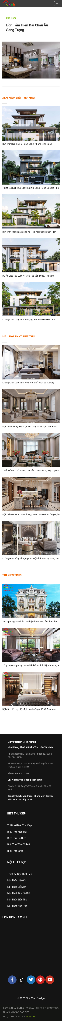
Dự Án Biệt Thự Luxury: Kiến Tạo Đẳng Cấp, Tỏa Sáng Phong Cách (28, 276)
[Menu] (56, 3)
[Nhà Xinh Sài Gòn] (15, 3)
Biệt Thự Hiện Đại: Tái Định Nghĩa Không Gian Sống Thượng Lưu (27, 144)
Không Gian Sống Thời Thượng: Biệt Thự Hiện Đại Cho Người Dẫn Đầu (28, 319)
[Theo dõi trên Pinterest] (40, 979)
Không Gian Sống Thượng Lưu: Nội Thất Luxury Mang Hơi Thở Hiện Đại (30, 558)
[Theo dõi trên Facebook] (12, 979)
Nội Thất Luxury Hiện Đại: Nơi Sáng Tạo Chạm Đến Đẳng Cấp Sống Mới (29, 426)
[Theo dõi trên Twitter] (31, 979)
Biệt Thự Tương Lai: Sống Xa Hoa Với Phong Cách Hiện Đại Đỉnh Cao (29, 232)
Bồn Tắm (11, 17)
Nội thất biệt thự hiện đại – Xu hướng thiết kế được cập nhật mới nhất (29, 709)
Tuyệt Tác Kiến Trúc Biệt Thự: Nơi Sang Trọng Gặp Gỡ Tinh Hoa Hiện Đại (30, 188)
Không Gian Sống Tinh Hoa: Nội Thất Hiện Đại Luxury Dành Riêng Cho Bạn (28, 382)
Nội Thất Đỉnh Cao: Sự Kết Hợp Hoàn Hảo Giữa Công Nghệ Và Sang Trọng (30, 514)
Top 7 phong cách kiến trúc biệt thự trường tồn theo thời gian (29, 621)
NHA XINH (31, 1016)
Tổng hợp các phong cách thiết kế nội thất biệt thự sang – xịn (30, 665)
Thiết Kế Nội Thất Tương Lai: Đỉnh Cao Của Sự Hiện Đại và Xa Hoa (30, 470)
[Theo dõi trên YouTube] (49, 979)
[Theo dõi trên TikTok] (21, 979)
